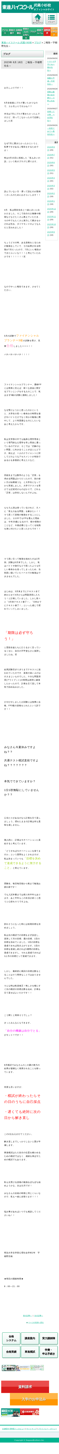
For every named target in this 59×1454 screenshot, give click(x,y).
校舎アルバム (40, 31)
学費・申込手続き (48, 1351)
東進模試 (30, 1351)
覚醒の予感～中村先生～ (51, 81)
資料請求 (47, 31)
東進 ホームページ (38, 22)
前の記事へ (27, 1316)
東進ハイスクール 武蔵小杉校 (16, 42)
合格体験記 (19, 31)
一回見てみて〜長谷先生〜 (51, 131)
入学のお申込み (34, 1399)
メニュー (51, 22)
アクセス (5, 31)
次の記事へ (38, 1316)
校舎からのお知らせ (26, 33)
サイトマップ (31, 1429)
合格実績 (11, 1351)
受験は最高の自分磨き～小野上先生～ (51, 98)
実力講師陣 (48, 1338)
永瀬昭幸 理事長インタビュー (13, 1429)
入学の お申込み (54, 32)
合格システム (11, 1338)
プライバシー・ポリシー (47, 1429)
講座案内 (30, 1338)
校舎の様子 (12, 31)
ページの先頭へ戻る (36, 1323)
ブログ (33, 31)
